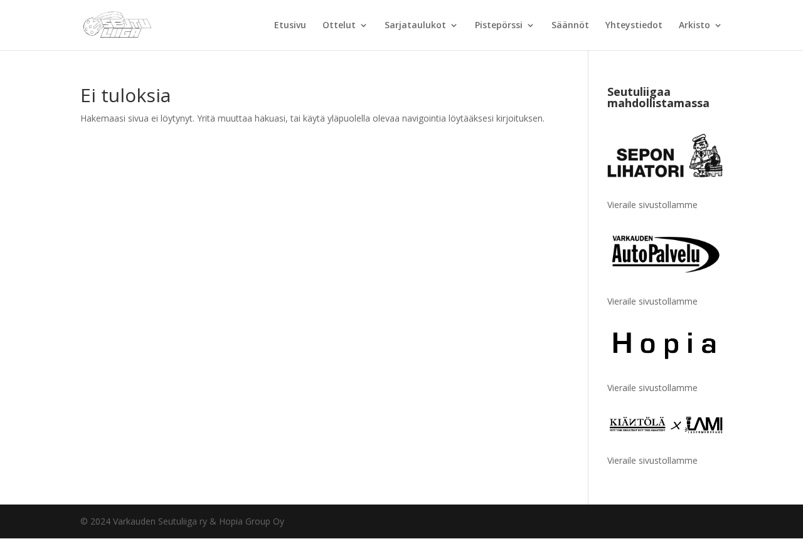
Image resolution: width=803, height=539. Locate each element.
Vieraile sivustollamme (652, 205)
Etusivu (290, 26)
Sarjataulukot (415, 26)
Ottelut (339, 26)
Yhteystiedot (633, 26)
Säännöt (570, 26)
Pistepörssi (499, 26)
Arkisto (694, 26)
